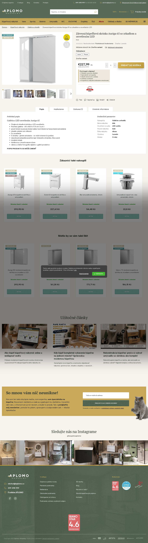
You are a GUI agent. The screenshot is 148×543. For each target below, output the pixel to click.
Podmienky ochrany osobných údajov (53, 501)
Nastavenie (83, 274)
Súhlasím (99, 274)
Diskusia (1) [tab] (78, 109)
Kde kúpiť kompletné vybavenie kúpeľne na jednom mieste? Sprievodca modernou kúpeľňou (74, 356)
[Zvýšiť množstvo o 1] (114, 65)
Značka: (120, 43)
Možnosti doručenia (115, 47)
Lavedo (115, 134)
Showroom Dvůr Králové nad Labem (134, 3)
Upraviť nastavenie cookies (50, 538)
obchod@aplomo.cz (16, 484)
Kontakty (36, 2)
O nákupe (20, 2)
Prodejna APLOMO (15, 492)
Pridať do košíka (131, 65)
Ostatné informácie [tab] (100, 109)
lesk (113, 129)
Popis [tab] (41, 109)
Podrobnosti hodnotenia (104, 43)
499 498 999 (13, 488)
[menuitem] (24, 21)
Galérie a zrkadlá (119, 120)
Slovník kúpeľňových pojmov (86, 493)
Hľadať (95, 11)
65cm (114, 131)
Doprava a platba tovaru (48, 482)
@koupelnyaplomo (74, 436)
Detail (19, 216)
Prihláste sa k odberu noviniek (106, 403)
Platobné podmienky (47, 486)
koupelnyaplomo (15, 498)
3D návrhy (79, 482)
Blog (28, 2)
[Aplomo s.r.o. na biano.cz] (74, 522)
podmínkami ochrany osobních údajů (113, 408)
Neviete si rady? (81, 489)
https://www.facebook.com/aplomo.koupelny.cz (10, 498)
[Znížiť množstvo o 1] (106, 65)
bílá (113, 123)
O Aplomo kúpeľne (8, 2)
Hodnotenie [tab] (59, 109)
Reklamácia (44, 489)
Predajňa (45, 2)
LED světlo (116, 126)
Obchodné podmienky (47, 493)
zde (75, 270)
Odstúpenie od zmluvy (48, 497)
